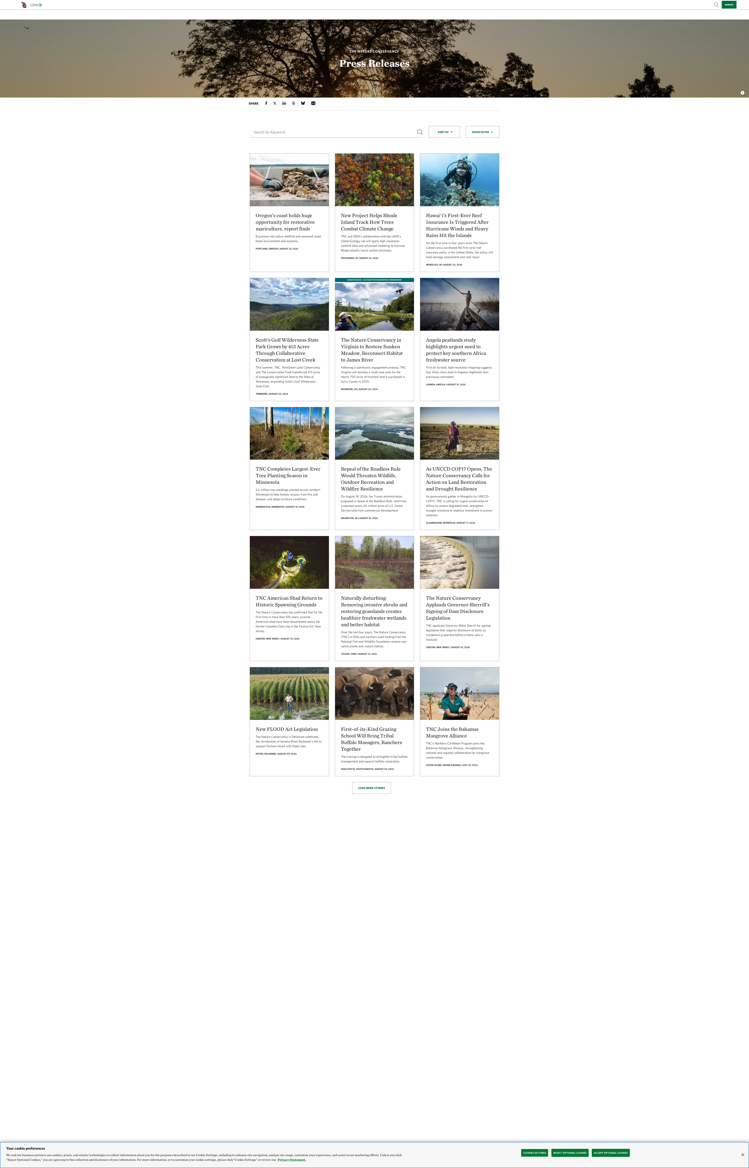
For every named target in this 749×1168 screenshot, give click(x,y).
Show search (716, 4)
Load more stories (371, 788)
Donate (729, 4)
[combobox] (444, 132)
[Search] (420, 132)
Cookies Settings (534, 1152)
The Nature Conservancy (374, 51)
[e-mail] (313, 103)
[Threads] (293, 103)
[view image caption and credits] (742, 91)
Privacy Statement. (292, 1160)
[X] (274, 103)
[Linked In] (284, 103)
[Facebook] (266, 103)
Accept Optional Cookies (611, 1152)
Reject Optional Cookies (570, 1152)
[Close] (742, 1154)
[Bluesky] (303, 103)
